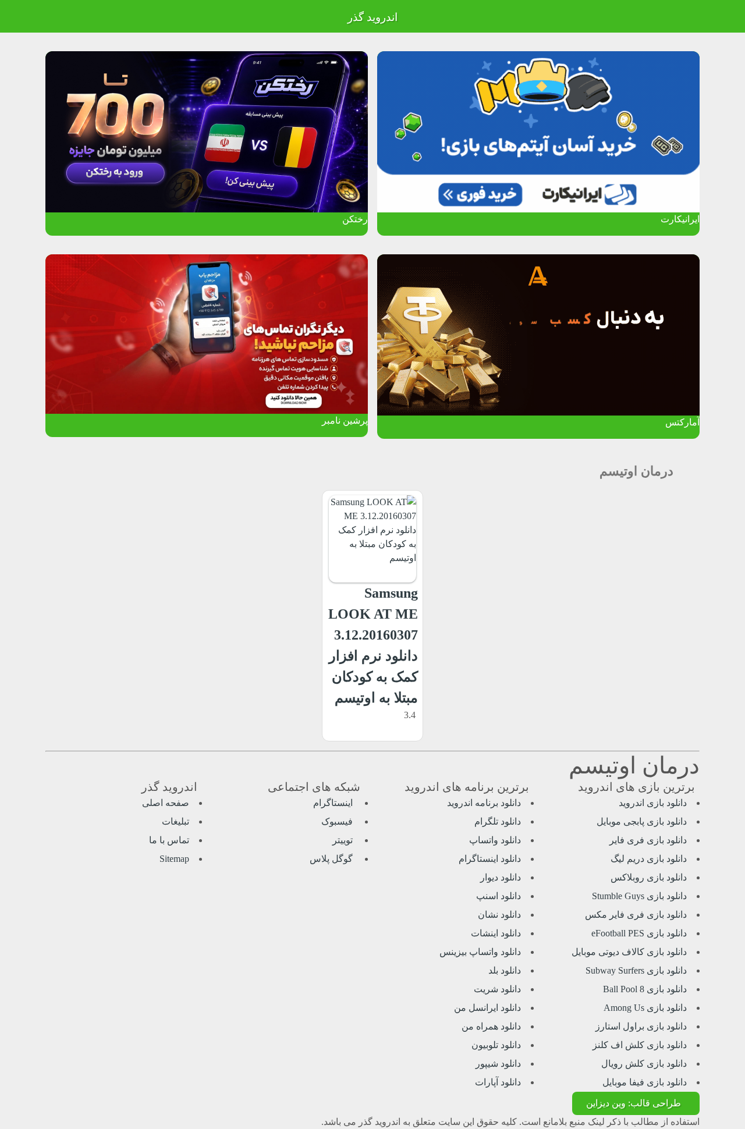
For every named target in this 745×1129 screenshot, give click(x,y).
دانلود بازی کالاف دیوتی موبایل (629, 952)
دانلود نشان (499, 914)
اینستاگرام (334, 803)
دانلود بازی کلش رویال (644, 1063)
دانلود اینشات (496, 933)
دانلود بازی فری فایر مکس (636, 914)
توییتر (343, 840)
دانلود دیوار (500, 877)
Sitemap (174, 859)
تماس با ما (169, 840)
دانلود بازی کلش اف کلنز (640, 1045)
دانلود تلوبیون (496, 1045)
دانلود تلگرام (497, 821)
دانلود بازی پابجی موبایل (642, 821)
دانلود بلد (504, 970)
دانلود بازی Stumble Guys (639, 896)
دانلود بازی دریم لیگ (649, 859)
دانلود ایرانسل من (487, 1008)
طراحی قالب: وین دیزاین (633, 1103)
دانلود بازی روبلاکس (649, 877)
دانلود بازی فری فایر (648, 840)
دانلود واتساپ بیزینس (480, 952)
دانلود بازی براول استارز (641, 1026)
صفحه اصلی (165, 803)
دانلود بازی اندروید (653, 803)
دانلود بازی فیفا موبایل (644, 1082)
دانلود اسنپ (498, 896)
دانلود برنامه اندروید (484, 803)
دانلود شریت (497, 989)
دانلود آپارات (498, 1082)
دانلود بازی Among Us (645, 1008)
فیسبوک (338, 821)
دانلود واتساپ (495, 840)
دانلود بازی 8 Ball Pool (645, 989)
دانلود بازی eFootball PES (639, 933)
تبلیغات (175, 821)
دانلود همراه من (491, 1026)
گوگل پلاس (332, 859)
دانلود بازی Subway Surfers (636, 970)
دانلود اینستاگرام (490, 859)
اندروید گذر (372, 17)
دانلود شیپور (498, 1063)
